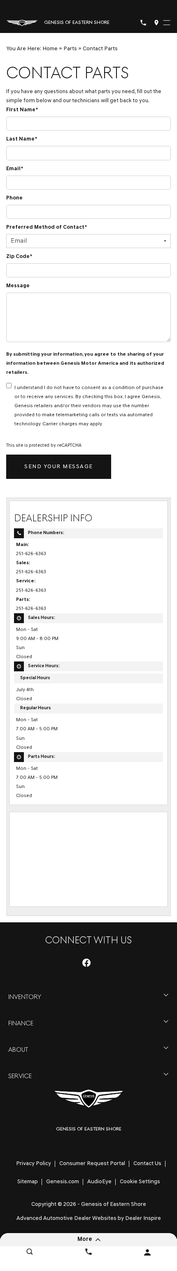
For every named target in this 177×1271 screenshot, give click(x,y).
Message (18, 285)
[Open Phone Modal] (143, 22)
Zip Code (19, 256)
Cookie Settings (140, 1182)
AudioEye (99, 1182)
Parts (70, 49)
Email (14, 168)
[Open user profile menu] (147, 1252)
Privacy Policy (33, 1164)
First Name (22, 110)
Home (50, 49)
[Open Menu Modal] (166, 22)
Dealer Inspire (143, 1218)
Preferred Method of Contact (46, 227)
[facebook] (86, 963)
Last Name (21, 139)
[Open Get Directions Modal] (156, 22)
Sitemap (27, 1182)
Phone (14, 198)
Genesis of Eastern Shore (113, 1204)
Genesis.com (62, 1182)
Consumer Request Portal (92, 1164)
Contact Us (147, 1164)
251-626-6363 (31, 553)
